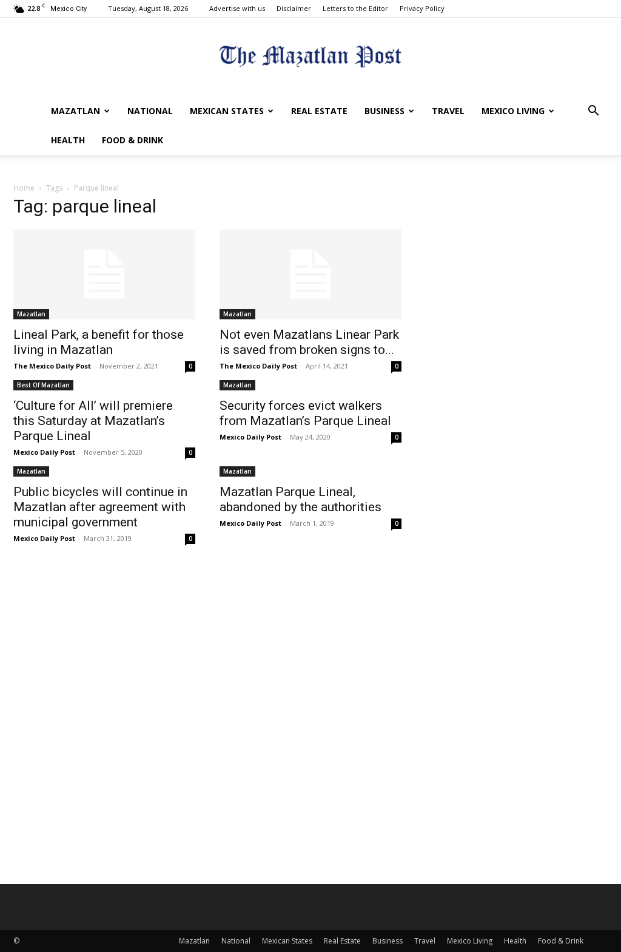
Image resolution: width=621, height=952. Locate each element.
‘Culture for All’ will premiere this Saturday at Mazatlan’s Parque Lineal (93, 420)
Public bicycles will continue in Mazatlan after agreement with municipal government (100, 506)
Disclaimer (294, 8)
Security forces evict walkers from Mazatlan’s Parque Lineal (305, 413)
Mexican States (227, 111)
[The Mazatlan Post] (310, 58)
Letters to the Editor (355, 8)
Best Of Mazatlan (43, 385)
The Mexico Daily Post (52, 365)
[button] (593, 112)
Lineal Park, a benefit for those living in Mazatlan (98, 342)
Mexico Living (513, 111)
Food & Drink (132, 140)
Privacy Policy (422, 8)
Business (384, 111)
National (150, 111)
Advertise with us (237, 8)
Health (68, 140)
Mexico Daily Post (44, 452)
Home (24, 188)
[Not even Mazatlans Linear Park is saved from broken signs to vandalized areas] (310, 274)
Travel (448, 111)
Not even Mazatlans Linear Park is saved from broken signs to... (309, 342)
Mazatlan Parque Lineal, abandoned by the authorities (300, 499)
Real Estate (319, 111)
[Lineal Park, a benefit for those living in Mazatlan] (104, 274)
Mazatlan (75, 111)
